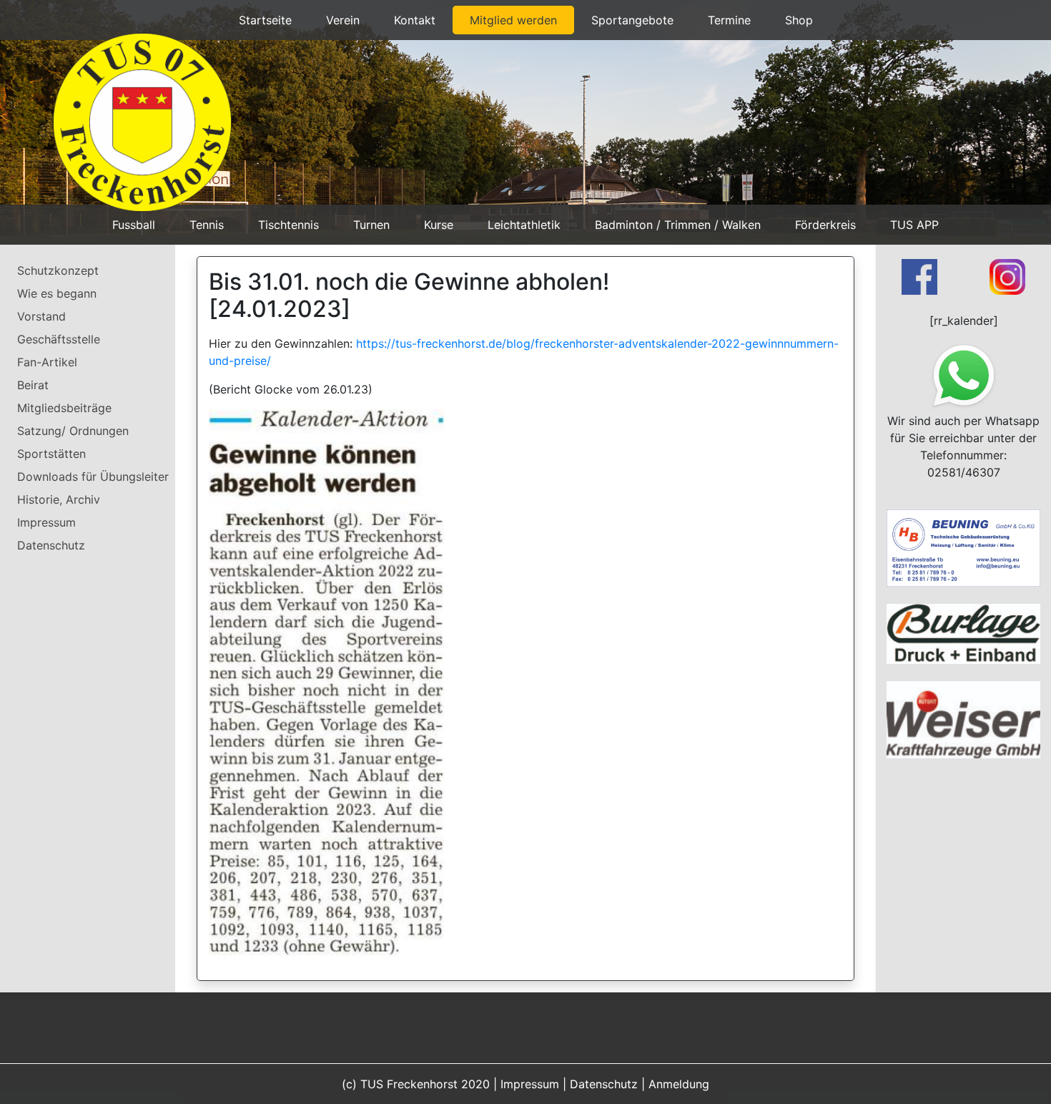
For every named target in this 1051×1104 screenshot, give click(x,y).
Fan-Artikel (47, 362)
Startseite (265, 20)
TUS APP (914, 225)
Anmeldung (678, 1084)
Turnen (371, 225)
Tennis (206, 225)
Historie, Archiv (58, 499)
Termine (729, 20)
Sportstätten (51, 453)
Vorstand (41, 316)
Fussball (133, 225)
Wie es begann (57, 293)
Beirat (33, 385)
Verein (343, 20)
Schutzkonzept (58, 270)
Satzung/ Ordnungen (73, 431)
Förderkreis (825, 225)
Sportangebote (632, 20)
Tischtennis (288, 225)
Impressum (46, 522)
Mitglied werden (513, 20)
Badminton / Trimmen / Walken (678, 225)
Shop (799, 20)
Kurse (438, 225)
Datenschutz (51, 545)
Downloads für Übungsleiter (93, 476)
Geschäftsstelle (58, 339)
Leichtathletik (524, 225)
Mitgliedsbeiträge (64, 408)
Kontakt (414, 20)
